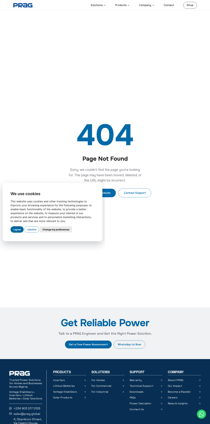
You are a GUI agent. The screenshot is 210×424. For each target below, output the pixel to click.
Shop (190, 5)
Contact (169, 5)
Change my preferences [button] (55, 229)
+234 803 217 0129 (26, 408)
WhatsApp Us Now (129, 344)
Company (145, 5)
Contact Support (135, 193)
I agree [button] (17, 229)
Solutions (97, 5)
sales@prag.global (26, 414)
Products (120, 5)
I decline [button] (31, 229)
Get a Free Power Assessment (88, 344)
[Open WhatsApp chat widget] (201, 414)
